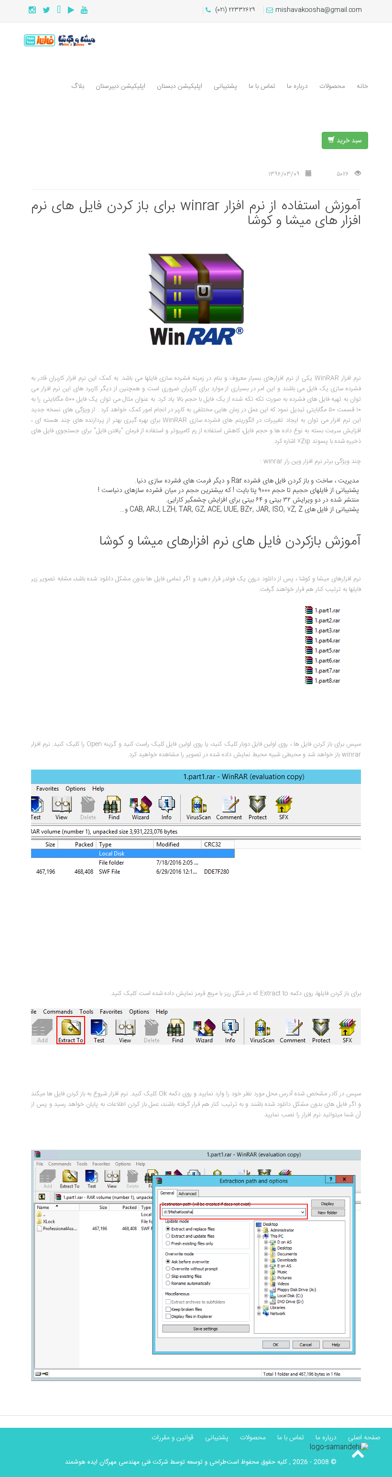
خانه (362, 86)
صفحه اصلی (364, 1438)
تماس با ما (262, 86)
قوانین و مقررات (173, 1438)
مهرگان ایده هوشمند (91, 1462)
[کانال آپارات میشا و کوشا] (71, 11)
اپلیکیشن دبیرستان (120, 86)
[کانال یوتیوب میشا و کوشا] (84, 11)
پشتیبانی (225, 86)
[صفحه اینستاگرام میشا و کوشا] (32, 11)
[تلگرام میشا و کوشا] (59, 11)
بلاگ (77, 86)
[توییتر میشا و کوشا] (46, 11)
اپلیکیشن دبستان (179, 86)
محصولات (332, 86)
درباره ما (297, 86)
